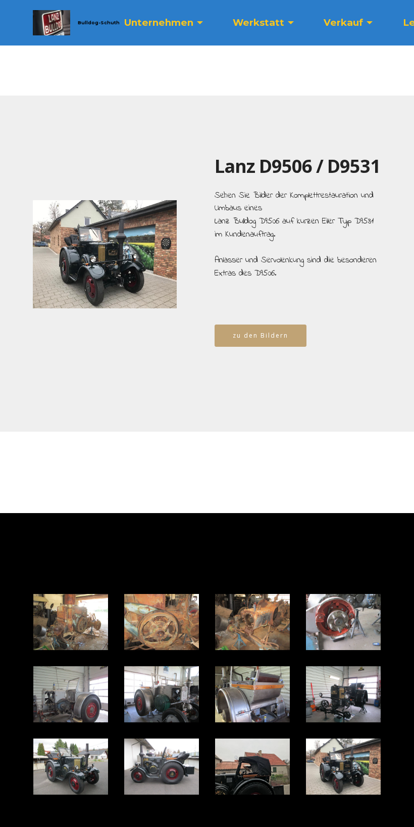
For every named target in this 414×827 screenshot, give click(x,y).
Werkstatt (258, 22)
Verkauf (343, 22)
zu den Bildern (260, 335)
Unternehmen (158, 22)
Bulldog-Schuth (98, 22)
